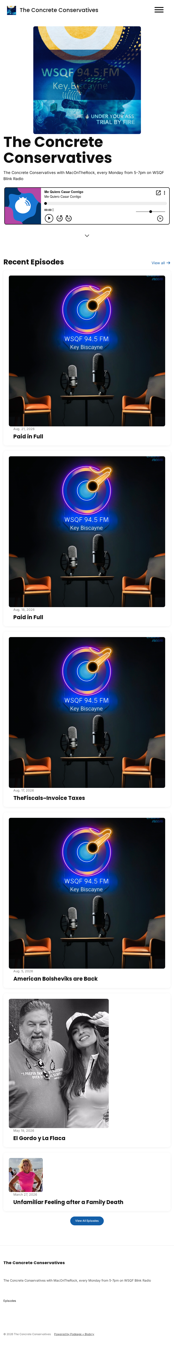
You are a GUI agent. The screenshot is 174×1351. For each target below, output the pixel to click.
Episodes (9, 1300)
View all (159, 263)
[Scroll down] (87, 235)
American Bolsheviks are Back (55, 978)
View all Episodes (87, 1220)
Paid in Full (28, 436)
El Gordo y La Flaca (39, 1138)
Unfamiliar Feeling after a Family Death (68, 1202)
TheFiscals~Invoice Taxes (49, 798)
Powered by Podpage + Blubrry (74, 1334)
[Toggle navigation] (159, 10)
